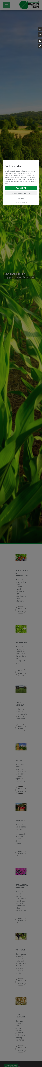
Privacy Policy (22, 179)
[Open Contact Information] (40, 41)
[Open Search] (40, 29)
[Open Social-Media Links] (40, 46)
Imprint (25, 202)
